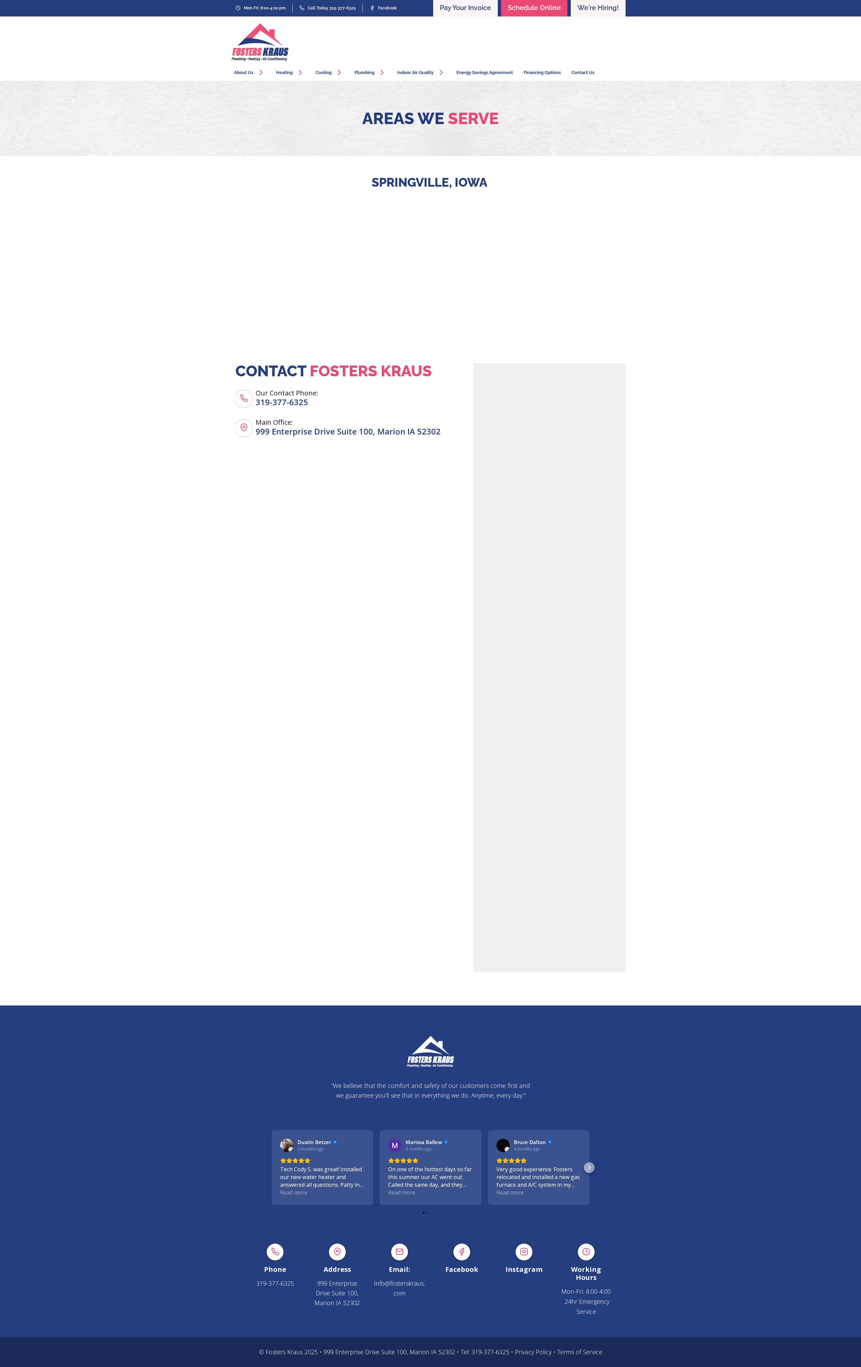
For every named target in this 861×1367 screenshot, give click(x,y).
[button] (271, 1167)
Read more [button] (293, 1192)
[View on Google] (287, 1145)
